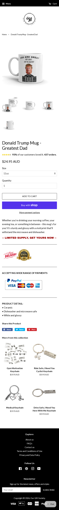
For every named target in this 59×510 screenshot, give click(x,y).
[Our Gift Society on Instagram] (32, 469)
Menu (8, 3)
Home (4, 34)
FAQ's (29, 443)
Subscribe (49, 490)
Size (4, 168)
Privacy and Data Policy (29, 455)
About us (30, 439)
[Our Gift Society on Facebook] (20, 469)
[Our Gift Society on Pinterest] (26, 469)
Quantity (6, 180)
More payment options (29, 212)
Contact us (29, 447)
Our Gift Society (37, 498)
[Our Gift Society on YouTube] (38, 469)
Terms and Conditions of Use (29, 451)
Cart (54, 3)
